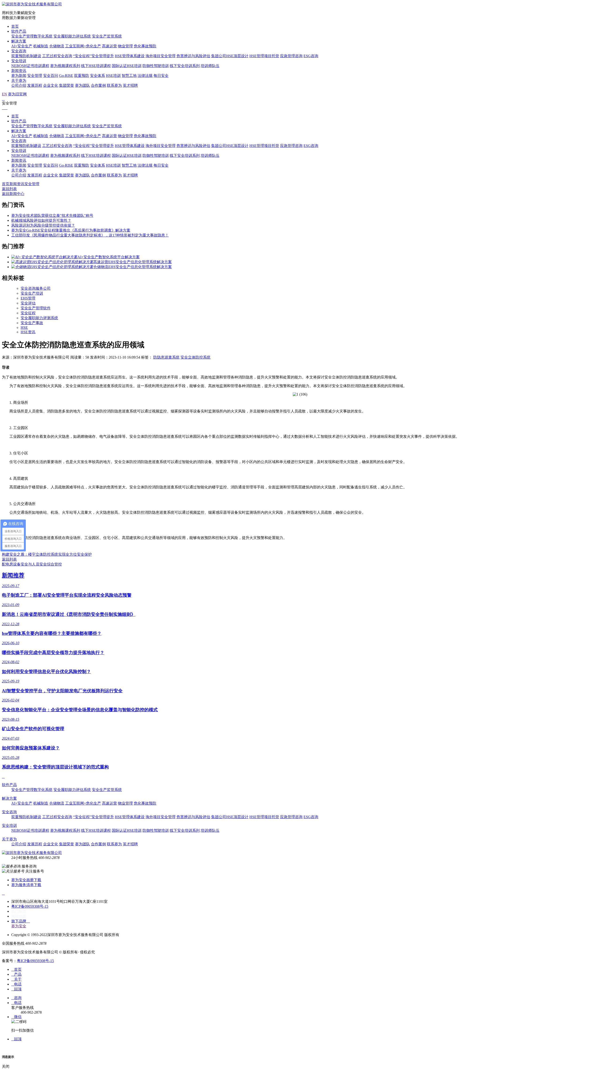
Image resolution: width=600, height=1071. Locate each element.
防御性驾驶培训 (155, 66)
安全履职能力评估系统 (72, 36)
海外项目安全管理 (161, 56)
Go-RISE (66, 76)
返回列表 (9, 189)
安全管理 (34, 76)
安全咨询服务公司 (36, 288)
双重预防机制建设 (26, 56)
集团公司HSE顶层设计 (229, 56)
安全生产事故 (32, 323)
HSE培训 (113, 76)
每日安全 (161, 76)
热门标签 (18, 911)
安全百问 (50, 76)
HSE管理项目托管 (264, 56)
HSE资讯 (28, 332)
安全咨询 (18, 51)
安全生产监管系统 (107, 36)
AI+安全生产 (21, 46)
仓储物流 (56, 46)
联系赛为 (114, 85)
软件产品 (18, 31)
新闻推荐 (13, 575)
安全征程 (28, 313)
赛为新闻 (18, 76)
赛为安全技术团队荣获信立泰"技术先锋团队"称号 (52, 215)
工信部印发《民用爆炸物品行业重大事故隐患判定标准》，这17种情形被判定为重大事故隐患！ (90, 235)
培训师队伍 (210, 66)
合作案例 (98, 85)
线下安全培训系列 (185, 66)
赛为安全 (18, 926)
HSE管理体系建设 (130, 56)
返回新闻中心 (13, 194)
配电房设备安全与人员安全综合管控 (32, 564)
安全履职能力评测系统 (39, 318)
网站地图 (18, 916)
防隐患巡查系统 (166, 357)
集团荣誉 (66, 85)
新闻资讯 (18, 71)
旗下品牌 (20, 921)
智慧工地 (129, 76)
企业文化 (50, 85)
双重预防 (81, 76)
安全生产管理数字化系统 (31, 36)
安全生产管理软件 (36, 308)
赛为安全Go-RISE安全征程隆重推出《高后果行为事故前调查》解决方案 (70, 230)
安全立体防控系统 (195, 357)
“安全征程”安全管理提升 (93, 56)
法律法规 (145, 76)
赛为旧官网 (17, 94)
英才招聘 (130, 85)
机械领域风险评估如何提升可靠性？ (41, 220)
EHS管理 (28, 298)
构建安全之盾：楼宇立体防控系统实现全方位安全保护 (47, 554)
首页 (15, 26)
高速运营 (109, 46)
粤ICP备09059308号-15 (29, 906)
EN (4, 94)
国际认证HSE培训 (127, 66)
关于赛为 (18, 80)
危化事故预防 (145, 46)
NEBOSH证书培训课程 (30, 66)
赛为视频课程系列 (65, 66)
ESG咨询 (311, 56)
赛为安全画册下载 (26, 880)
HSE (24, 328)
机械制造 (40, 46)
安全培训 (18, 61)
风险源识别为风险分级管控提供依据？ (43, 225)
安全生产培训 (32, 293)
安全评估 (28, 303)
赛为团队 (82, 85)
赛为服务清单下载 (26, 885)
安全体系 (97, 76)
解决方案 (18, 41)
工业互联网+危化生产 (83, 46)
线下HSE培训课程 (96, 66)
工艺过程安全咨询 (57, 56)
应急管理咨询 (291, 56)
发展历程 (34, 85)
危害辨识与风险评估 (193, 56)
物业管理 (125, 46)
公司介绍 (18, 85)
